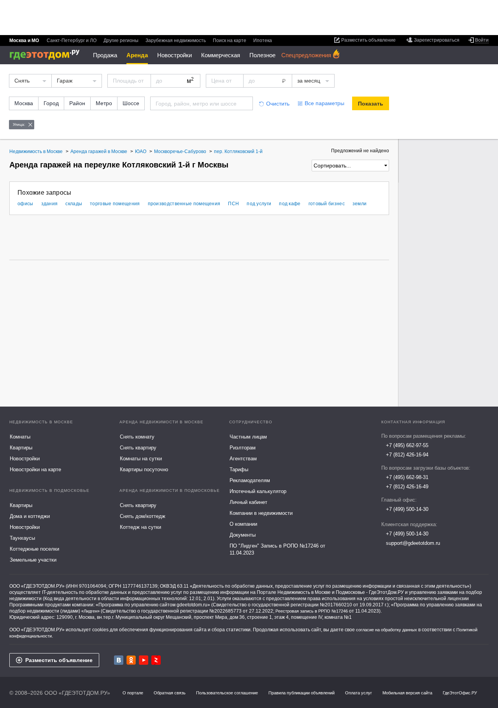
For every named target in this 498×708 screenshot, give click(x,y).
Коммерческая (220, 55)
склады (73, 203)
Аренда (137, 55)
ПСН (233, 203)
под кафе (289, 203)
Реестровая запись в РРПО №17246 (311, 611)
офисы (25, 203)
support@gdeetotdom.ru (413, 543)
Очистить (277, 103)
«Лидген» (90, 611)
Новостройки (174, 55)
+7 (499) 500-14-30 (407, 509)
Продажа (105, 55)
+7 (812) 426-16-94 (407, 455)
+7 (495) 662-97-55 (407, 445)
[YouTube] (143, 660)
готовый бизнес (327, 203)
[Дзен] (156, 660)
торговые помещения (115, 203)
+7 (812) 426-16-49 (407, 487)
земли (359, 203)
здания (49, 203)
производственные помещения (184, 203)
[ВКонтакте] (118, 660)
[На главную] (47, 54)
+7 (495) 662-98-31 (407, 477)
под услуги (259, 203)
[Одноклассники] (131, 660)
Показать (370, 103)
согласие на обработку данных (386, 629)
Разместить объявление (59, 660)
